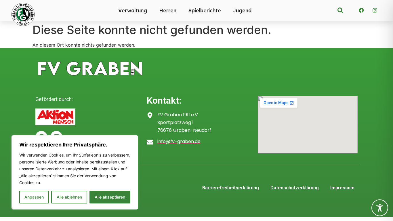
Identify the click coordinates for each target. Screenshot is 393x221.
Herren (167, 10)
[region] (75, 172)
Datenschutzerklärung (294, 187)
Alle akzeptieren (110, 197)
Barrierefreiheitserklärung (230, 187)
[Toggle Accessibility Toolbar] (380, 208)
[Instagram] (375, 10)
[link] (340, 10)
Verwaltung (132, 10)
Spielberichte (204, 10)
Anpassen (34, 197)
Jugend (242, 10)
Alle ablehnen (69, 197)
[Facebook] (361, 10)
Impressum (342, 187)
